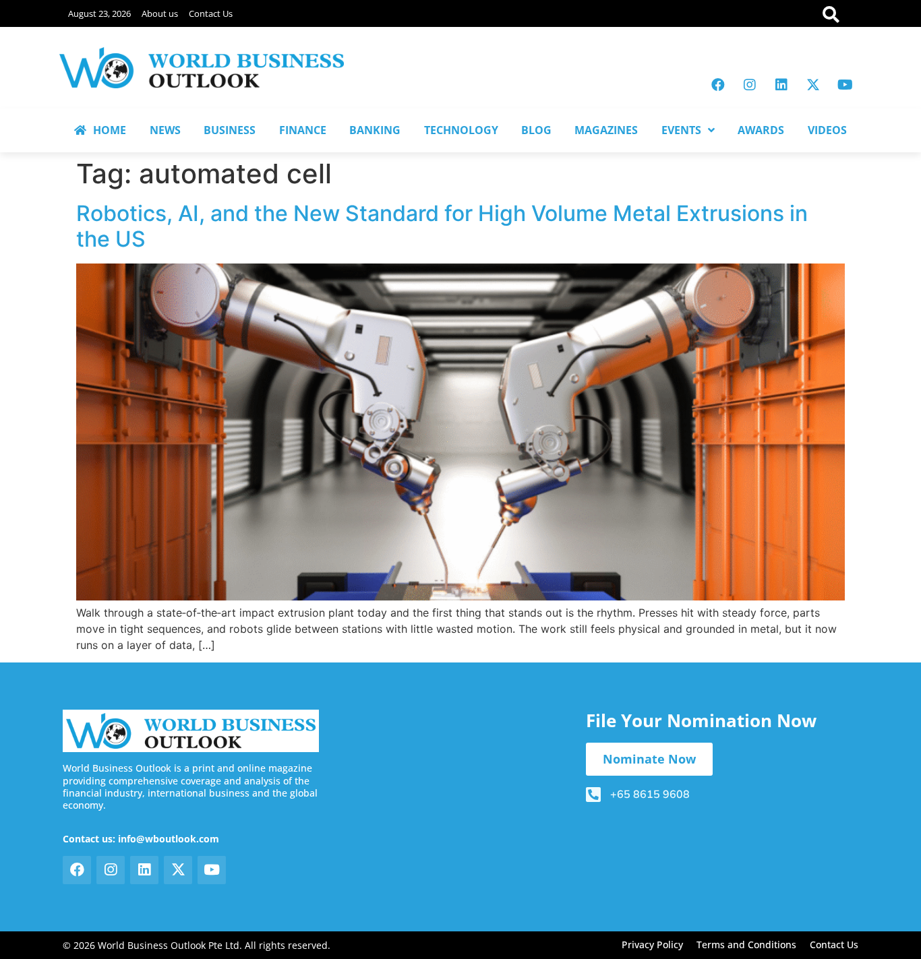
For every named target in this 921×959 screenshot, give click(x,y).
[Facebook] (718, 84)
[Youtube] (844, 84)
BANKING (374, 130)
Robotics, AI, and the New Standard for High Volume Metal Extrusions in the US (442, 226)
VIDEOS (827, 130)
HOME (109, 130)
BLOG (536, 130)
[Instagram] (749, 84)
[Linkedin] (781, 84)
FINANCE (302, 130)
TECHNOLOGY (461, 130)
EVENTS (681, 130)
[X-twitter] (813, 84)
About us (160, 13)
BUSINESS (230, 130)
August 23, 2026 (99, 13)
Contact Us (211, 13)
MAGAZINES (606, 130)
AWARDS (761, 130)
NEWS (165, 130)
